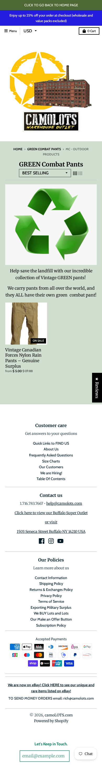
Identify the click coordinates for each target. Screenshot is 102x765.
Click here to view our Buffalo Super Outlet (51, 513)
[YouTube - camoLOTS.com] (60, 541)
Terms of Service (51, 601)
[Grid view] (75, 173)
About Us (51, 449)
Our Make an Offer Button (51, 619)
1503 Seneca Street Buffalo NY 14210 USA (51, 531)
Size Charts (51, 461)
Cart (91, 31)
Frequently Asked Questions (51, 455)
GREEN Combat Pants (44, 149)
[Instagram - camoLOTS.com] (51, 541)
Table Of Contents (51, 478)
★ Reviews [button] (97, 387)
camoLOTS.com (59, 715)
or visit (51, 522)
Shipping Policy (51, 583)
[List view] (80, 173)
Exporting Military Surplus (51, 607)
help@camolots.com (64, 503)
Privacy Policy (51, 595)
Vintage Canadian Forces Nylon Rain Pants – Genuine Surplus (23, 358)
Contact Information (51, 577)
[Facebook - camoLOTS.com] (41, 541)
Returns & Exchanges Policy (51, 589)
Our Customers (51, 467)
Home (17, 149)
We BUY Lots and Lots (51, 613)
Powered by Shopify (51, 721)
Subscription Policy (51, 625)
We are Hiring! (51, 473)
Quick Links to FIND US (51, 443)
